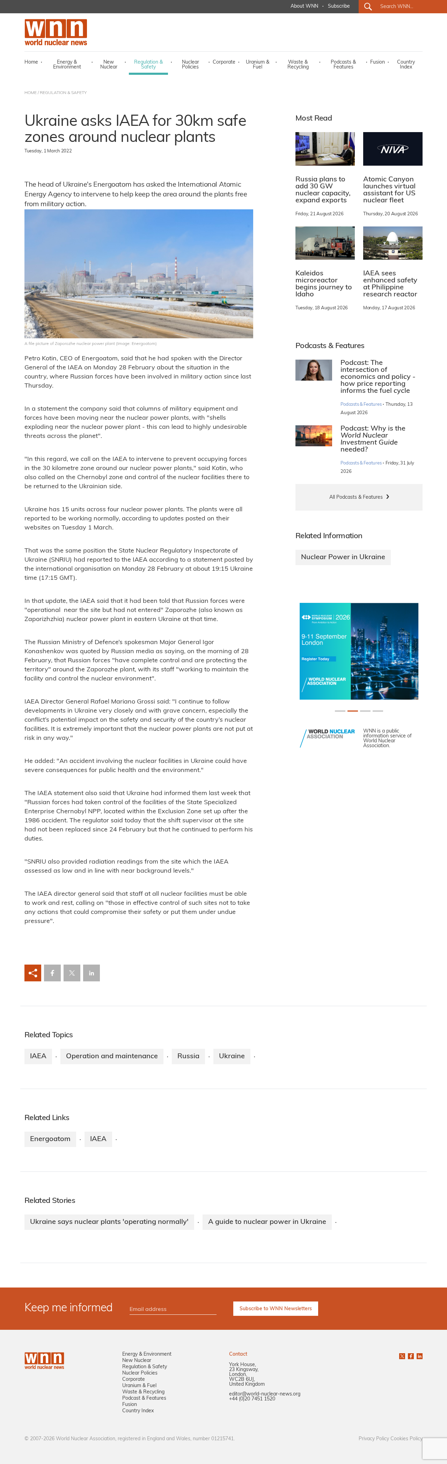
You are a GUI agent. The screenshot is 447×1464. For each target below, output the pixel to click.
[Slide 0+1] (340, 711)
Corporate (224, 62)
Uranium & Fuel (257, 65)
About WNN (304, 6)
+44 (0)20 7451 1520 (252, 1399)
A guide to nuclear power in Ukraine (267, 1222)
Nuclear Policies (190, 65)
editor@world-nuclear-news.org (264, 1394)
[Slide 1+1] (352, 711)
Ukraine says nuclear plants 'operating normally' (109, 1222)
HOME (30, 93)
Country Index (406, 65)
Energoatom (50, 1139)
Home (31, 62)
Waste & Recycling (298, 65)
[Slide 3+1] (378, 711)
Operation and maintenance (112, 1056)
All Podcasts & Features (356, 497)
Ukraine (232, 1056)
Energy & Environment (67, 65)
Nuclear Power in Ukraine (343, 557)
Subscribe (339, 6)
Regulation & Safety (148, 65)
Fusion (377, 62)
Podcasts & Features (343, 65)
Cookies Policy (406, 1439)
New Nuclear (108, 65)
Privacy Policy (374, 1439)
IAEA (38, 1056)
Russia (188, 1056)
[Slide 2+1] (365, 711)
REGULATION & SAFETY (63, 93)
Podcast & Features (144, 1398)
